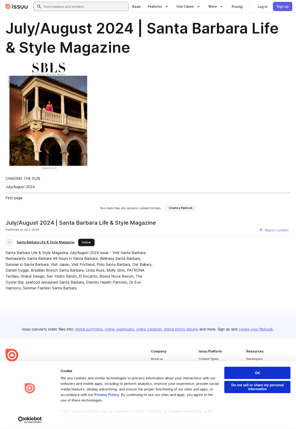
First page (14, 198)
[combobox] (85, 6)
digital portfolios (89, 329)
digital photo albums (181, 329)
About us (157, 359)
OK (257, 373)
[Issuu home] (17, 6)
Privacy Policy (106, 395)
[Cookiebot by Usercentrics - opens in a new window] (30, 420)
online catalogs (149, 329)
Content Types (209, 359)
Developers (254, 359)
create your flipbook (256, 329)
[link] (136, 6)
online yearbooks (119, 329)
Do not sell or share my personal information (257, 387)
